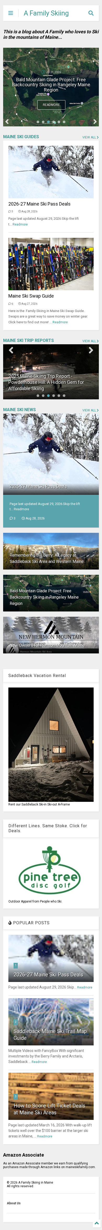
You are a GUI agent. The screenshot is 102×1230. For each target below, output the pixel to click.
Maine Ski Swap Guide (31, 296)
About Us (14, 1203)
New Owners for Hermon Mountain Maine (47, 645)
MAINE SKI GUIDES (21, 136)
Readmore (51, 105)
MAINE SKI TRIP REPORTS (28, 340)
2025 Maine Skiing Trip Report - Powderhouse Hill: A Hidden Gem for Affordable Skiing (46, 382)
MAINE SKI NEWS (19, 409)
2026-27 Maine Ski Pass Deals (39, 204)
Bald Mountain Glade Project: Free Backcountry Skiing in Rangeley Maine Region (51, 85)
